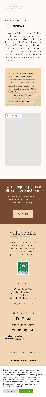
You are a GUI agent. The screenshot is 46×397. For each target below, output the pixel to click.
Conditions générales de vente (23, 360)
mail (23, 51)
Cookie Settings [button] (10, 391)
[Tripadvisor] (28, 318)
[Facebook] (17, 318)
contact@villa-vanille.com (19, 101)
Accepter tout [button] (26, 391)
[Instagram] (23, 318)
